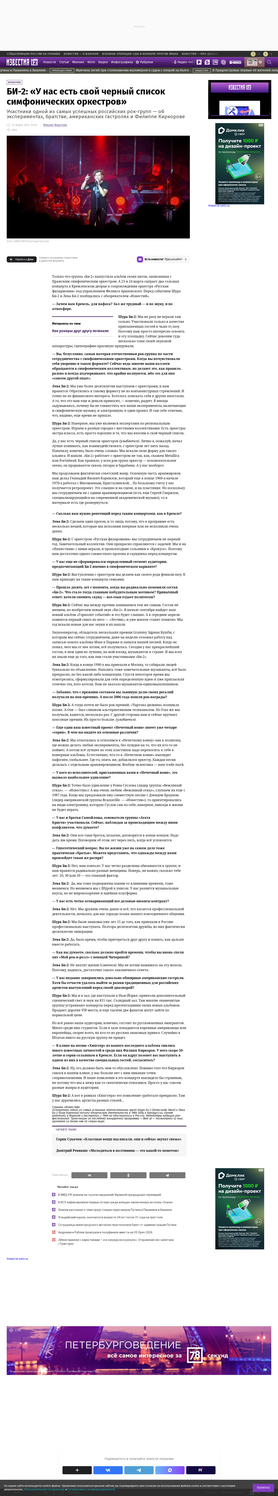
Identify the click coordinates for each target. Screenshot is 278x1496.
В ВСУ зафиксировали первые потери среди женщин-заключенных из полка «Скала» (115, 1202)
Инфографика (122, 62)
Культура (14, 82)
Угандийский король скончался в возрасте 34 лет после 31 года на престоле (110, 1217)
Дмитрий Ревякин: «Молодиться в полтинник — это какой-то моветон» (117, 1150)
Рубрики (146, 62)
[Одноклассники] (128, 1175)
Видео (103, 62)
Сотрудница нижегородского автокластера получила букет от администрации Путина (117, 1224)
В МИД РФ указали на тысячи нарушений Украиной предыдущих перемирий (109, 1194)
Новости (49, 62)
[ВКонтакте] (89, 1175)
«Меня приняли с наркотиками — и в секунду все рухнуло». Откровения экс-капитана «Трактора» (116, 1241)
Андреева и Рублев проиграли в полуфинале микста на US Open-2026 (105, 1232)
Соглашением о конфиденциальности (91, 1489)
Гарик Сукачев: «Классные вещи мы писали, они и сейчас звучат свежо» (119, 1139)
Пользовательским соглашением (44, 1489)
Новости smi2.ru (219, 205)
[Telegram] (167, 1175)
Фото (91, 62)
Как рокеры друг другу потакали (80, 331)
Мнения (78, 62)
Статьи (64, 62)
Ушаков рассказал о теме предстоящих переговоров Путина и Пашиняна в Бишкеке (115, 1209)
